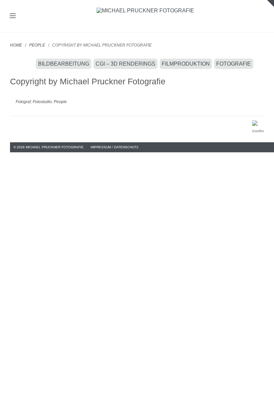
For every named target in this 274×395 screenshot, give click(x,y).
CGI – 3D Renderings (125, 64)
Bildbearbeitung (63, 64)
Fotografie (233, 64)
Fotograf (23, 101)
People (37, 45)
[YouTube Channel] (268, 147)
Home (16, 45)
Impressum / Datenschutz (114, 147)
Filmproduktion (186, 64)
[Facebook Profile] (258, 147)
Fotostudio (42, 101)
